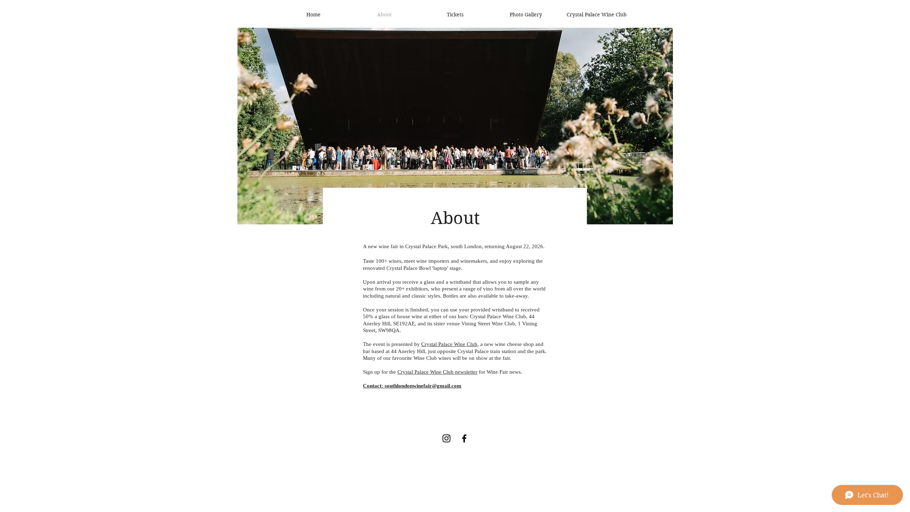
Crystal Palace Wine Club (449, 344)
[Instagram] (446, 438)
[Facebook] (464, 438)
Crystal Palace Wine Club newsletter (437, 372)
